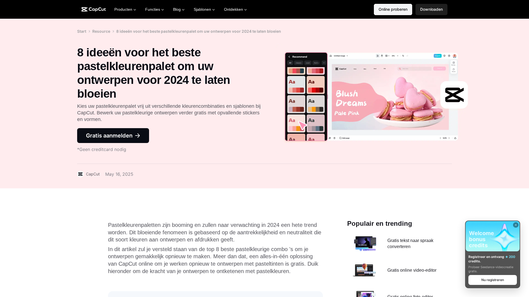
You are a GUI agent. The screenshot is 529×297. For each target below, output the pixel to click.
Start (81, 31)
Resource (101, 31)
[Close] (516, 225)
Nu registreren (492, 280)
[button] (431, 9)
